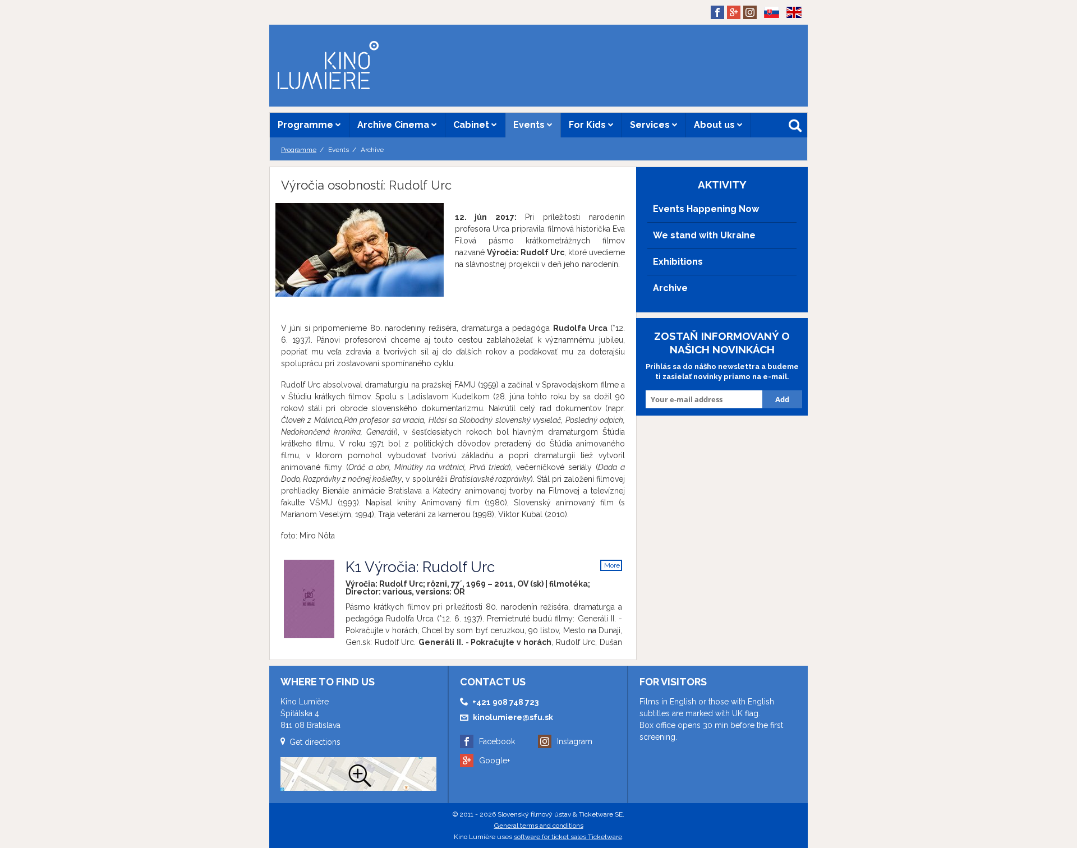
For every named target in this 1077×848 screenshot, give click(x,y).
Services (651, 124)
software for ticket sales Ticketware (568, 837)
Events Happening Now (706, 209)
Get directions (314, 742)
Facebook (497, 741)
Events (530, 124)
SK (767, 30)
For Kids (588, 124)
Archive (670, 288)
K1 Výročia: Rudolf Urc (420, 567)
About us (715, 124)
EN (790, 30)
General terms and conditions (538, 825)
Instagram (574, 741)
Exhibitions (678, 261)
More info (612, 566)
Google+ (494, 760)
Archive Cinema (394, 124)
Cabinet (472, 124)
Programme (306, 124)
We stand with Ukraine (704, 235)
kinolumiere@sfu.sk (513, 717)
